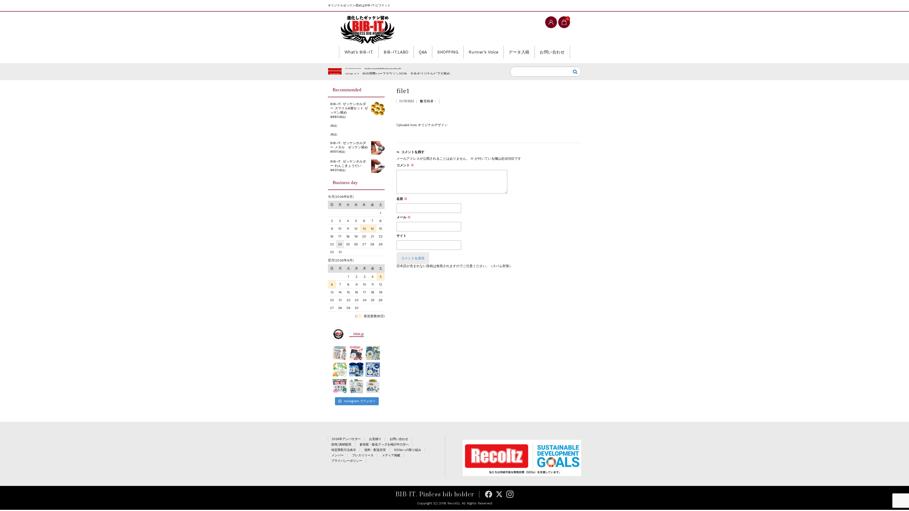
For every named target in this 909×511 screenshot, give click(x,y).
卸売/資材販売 (341, 444)
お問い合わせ (552, 52)
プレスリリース (363, 455)
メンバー (337, 455)
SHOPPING (447, 52)
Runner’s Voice (484, 52)
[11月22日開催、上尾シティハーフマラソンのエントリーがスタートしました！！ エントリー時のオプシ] (356, 369)
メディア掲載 (391, 455)
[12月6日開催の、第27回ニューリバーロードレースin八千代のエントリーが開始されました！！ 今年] (340, 386)
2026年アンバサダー (346, 439)
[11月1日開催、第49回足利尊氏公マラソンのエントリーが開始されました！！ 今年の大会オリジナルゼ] (356, 386)
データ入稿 (519, 52)
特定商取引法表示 (343, 450)
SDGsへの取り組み (407, 450)
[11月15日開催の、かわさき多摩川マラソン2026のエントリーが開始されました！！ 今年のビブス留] (340, 369)
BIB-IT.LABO (396, 52)
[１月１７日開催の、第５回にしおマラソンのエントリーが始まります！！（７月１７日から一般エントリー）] (373, 353)
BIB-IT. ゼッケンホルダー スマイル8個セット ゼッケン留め (349, 108)
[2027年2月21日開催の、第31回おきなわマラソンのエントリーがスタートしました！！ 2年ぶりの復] (340, 353)
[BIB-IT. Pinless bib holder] (367, 29)
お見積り (375, 439)
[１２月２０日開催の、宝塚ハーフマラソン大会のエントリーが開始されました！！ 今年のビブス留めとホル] (356, 353)
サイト (401, 236)
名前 (402, 199)
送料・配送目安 (375, 450)
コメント (405, 165)
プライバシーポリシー (346, 461)
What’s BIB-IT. (359, 52)
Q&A (423, 52)
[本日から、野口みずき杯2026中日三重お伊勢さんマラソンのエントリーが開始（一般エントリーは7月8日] (373, 386)
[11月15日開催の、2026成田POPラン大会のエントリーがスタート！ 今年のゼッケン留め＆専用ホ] (373, 369)
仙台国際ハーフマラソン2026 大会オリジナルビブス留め (406, 71)
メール (404, 217)
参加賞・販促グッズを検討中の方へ (384, 444)
